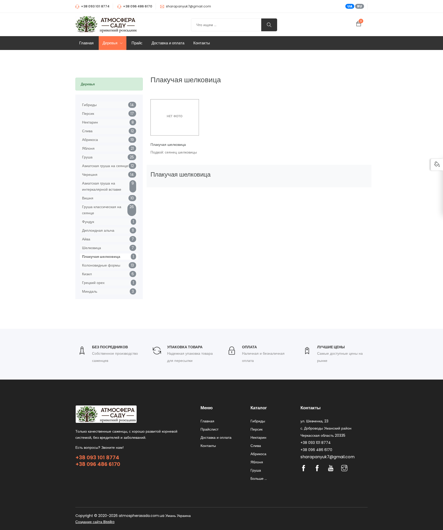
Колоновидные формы (101, 265)
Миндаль (89, 291)
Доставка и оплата (168, 43)
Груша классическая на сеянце (101, 210)
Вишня (87, 198)
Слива (87, 131)
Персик (88, 113)
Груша (87, 157)
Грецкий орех (93, 282)
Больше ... (258, 478)
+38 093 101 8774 (97, 457)
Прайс (137, 43)
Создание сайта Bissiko (95, 521)
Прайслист (209, 429)
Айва (86, 239)
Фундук (88, 221)
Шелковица (91, 247)
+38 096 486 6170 (97, 464)
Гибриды (89, 104)
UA (350, 6)
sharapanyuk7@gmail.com (188, 6)
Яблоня (88, 148)
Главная (86, 43)
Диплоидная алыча (98, 230)
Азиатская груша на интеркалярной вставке (101, 186)
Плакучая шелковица (101, 256)
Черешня (89, 174)
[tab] (109, 84)
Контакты (201, 43)
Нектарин (90, 122)
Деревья (110, 43)
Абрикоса (90, 139)
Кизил (87, 274)
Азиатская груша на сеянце (105, 165)
